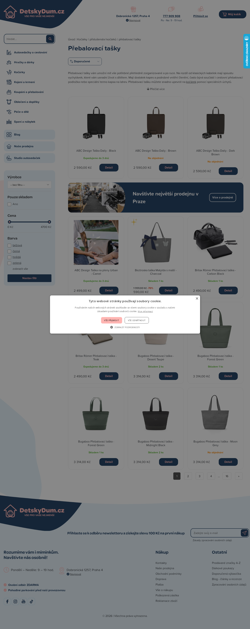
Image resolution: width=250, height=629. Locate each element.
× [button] (196, 298)
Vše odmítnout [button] (136, 320)
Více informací (145, 311)
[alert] (125, 314)
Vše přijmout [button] (111, 320)
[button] (125, 327)
